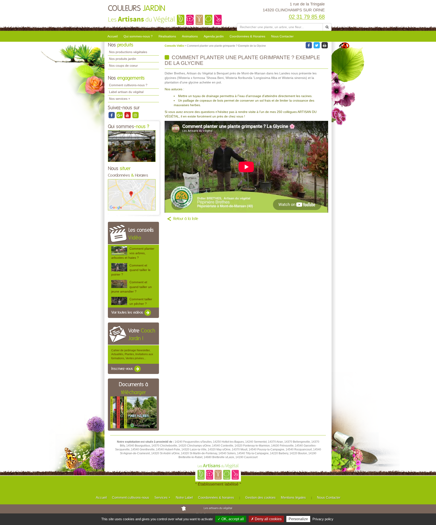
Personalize (298, 519)
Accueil (112, 36)
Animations (190, 36)
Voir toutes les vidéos (127, 312)
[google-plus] (120, 115)
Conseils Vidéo (175, 45)
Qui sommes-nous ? (138, 36)
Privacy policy (322, 519)
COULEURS (136, 8)
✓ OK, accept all (231, 519)
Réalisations (167, 36)
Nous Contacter (282, 36)
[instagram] (135, 115)
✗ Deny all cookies (266, 519)
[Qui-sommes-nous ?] (132, 145)
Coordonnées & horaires (216, 497)
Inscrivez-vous (122, 369)
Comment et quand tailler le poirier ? (131, 270)
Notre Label (184, 497)
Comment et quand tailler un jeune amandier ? (131, 286)
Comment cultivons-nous (130, 497)
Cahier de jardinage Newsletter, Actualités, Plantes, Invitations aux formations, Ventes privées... (132, 354)
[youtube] (128, 115)
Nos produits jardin (122, 59)
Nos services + (119, 98)
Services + (162, 497)
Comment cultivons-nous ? (128, 85)
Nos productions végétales (128, 52)
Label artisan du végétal (126, 92)
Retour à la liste (185, 219)
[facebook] (112, 115)
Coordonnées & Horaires (247, 36)
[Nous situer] (132, 194)
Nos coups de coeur (123, 65)
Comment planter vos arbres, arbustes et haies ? (132, 253)
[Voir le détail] (119, 250)
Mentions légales (293, 497)
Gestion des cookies (260, 497)
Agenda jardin (214, 36)
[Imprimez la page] (324, 45)
